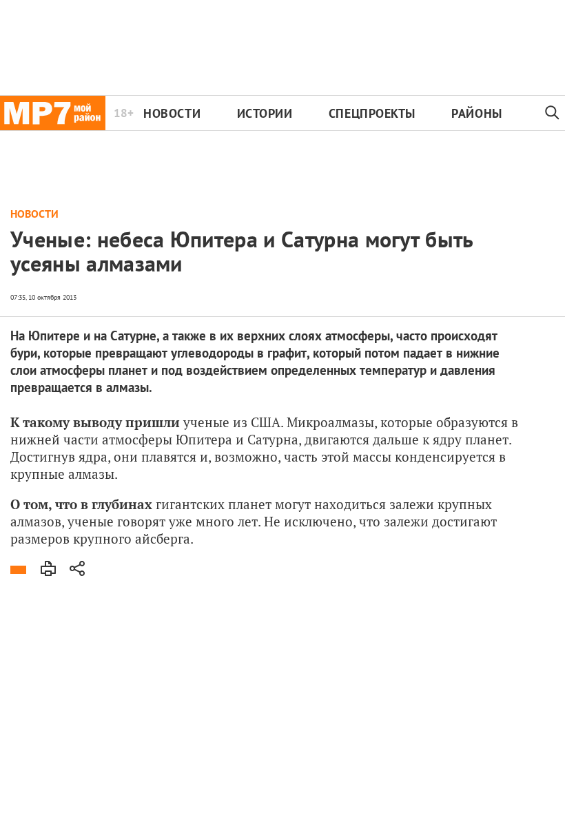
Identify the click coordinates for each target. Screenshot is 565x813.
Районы (476, 113)
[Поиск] (552, 113)
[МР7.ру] (52, 113)
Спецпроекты (372, 113)
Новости (172, 113)
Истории (265, 113)
